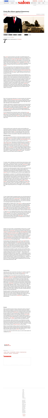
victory (18, 63)
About (23, 390)
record (27, 182)
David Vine (5, 14)
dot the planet (11, 147)
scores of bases (27, 314)
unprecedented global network (25, 139)
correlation (12, 318)
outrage (6, 56)
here (10, 331)
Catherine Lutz (25, 164)
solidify (22, 180)
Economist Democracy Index (16, 99)
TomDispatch (19, 39)
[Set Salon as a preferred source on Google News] (26, 34)
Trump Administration (15, 353)
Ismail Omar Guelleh (12, 276)
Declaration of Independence (8, 108)
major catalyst (12, 317)
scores (14, 71)
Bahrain (18, 115)
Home (23, 389)
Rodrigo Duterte (6, 353)
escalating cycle (19, 295)
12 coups (8, 212)
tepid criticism (12, 230)
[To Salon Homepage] (24, 2)
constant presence (17, 198)
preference (25, 83)
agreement (5, 172)
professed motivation (16, 324)
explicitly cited (11, 283)
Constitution (25, 107)
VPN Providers (24, 414)
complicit (26, 116)
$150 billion (19, 150)
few (15, 131)
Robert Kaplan (20, 215)
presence (19, 203)
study (8, 245)
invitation (5, 65)
